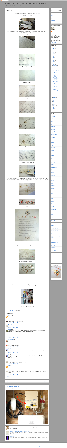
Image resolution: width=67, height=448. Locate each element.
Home (27, 381)
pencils (52, 199)
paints (52, 196)
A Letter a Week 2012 (54, 228)
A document (55, 93)
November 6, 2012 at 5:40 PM (13, 374)
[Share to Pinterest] (19, 310)
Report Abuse (54, 220)
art (51, 119)
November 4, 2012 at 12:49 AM (13, 332)
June (54, 100)
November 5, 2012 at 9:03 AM (13, 363)
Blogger (39, 446)
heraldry (52, 170)
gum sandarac (53, 169)
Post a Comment (10, 376)
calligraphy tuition (54, 134)
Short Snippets (53, 248)
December (55, 65)
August (54, 97)
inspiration (53, 175)
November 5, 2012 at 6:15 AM (13, 358)
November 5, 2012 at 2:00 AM (13, 352)
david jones (53, 147)
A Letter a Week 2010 (54, 225)
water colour (53, 217)
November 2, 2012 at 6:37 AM (13, 322)
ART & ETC (53, 233)
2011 (53, 107)
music (52, 190)
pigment (52, 201)
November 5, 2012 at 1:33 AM (13, 346)
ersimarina (9, 315)
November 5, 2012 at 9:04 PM (13, 368)
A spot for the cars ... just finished (56, 71)
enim (52, 152)
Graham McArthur (54, 240)
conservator (53, 140)
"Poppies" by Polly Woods (56, 83)
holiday (52, 172)
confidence (53, 139)
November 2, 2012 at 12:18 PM (13, 327)
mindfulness (53, 188)
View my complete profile (55, 42)
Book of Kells (53, 124)
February (54, 105)
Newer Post (8, 381)
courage (52, 142)
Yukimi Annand (53, 250)
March (54, 104)
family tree (53, 153)
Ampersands (53, 118)
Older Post (46, 381)
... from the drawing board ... (55, 87)
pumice (52, 203)
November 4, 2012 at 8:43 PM (13, 342)
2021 (53, 52)
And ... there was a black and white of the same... (55, 75)
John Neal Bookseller (54, 242)
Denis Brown (53, 239)
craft (52, 145)
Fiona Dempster (10, 339)
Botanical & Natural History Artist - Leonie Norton (56, 78)
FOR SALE (53, 20)
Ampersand (53, 116)
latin (52, 177)
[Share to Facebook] (18, 310)
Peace (52, 198)
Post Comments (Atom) (29, 383)
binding (52, 121)
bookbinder (53, 126)
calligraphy (53, 131)
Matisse (52, 183)
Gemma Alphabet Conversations (54, 162)
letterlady (9, 329)
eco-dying (52, 150)
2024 (53, 48)
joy (8, 320)
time (52, 214)
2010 (53, 108)
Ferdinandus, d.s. (10, 344)
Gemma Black (10, 324)
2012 (53, 64)
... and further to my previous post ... (12, 386)
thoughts (52, 212)
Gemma (52, 160)
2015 (53, 60)
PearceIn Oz (53, 245)
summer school (53, 209)
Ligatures (52, 180)
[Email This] (15, 310)
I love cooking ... (55, 72)
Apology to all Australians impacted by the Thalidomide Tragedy (20, 431)
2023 (53, 49)
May (54, 101)
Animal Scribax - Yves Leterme (56, 231)
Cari (8, 354)
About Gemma (53, 17)
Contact (52, 18)
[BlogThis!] (16, 310)
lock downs (53, 182)
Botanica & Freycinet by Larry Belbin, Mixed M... (55, 90)
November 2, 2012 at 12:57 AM (13, 318)
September (55, 96)
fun (51, 158)
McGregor (53, 185)
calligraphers (53, 129)
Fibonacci (52, 155)
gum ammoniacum (54, 167)
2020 (53, 53)
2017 (53, 57)
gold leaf (52, 164)
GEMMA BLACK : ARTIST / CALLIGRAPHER (25, 4)
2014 (53, 61)
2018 (53, 56)
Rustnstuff (53, 247)
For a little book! (55, 81)
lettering (52, 178)
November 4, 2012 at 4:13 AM (13, 337)
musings (52, 191)
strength (52, 206)
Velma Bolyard (10, 348)
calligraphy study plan (54, 132)
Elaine (9, 365)
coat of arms (53, 137)
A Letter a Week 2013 (54, 230)
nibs (52, 193)
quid (52, 204)
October (54, 94)
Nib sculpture (12, 436)
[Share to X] (17, 310)
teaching (52, 211)
